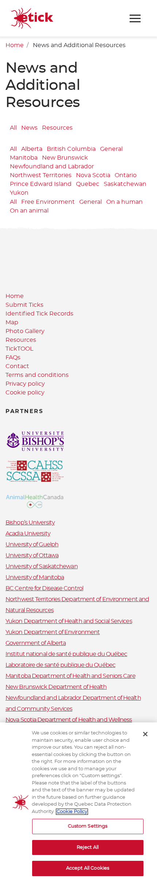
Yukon (19, 193)
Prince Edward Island (41, 184)
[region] (78, 802)
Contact (17, 366)
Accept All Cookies (87, 868)
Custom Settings (88, 826)
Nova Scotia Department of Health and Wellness (68, 720)
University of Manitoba (34, 577)
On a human (124, 202)
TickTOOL (19, 349)
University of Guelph (31, 544)
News (29, 128)
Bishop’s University (30, 523)
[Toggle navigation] (135, 18)
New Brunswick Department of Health (56, 687)
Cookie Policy (72, 811)
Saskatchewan (125, 184)
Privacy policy (25, 384)
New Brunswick (65, 158)
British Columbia (71, 149)
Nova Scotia (93, 175)
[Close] (145, 734)
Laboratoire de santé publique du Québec (60, 665)
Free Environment (48, 202)
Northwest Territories (41, 175)
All (13, 128)
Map (11, 322)
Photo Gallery (25, 331)
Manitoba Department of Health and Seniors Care (70, 676)
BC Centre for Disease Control (44, 588)
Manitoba (24, 158)
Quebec (87, 184)
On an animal (29, 211)
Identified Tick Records (39, 314)
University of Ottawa (31, 555)
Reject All (88, 847)
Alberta (31, 149)
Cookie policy (25, 393)
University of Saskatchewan (41, 566)
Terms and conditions (37, 375)
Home (14, 45)
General (111, 149)
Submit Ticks (24, 305)
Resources (57, 128)
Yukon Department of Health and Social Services (68, 621)
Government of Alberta (35, 643)
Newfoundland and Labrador (52, 166)
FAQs (12, 357)
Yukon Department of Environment (52, 632)
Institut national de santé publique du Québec (66, 654)
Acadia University (27, 534)
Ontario (126, 175)
